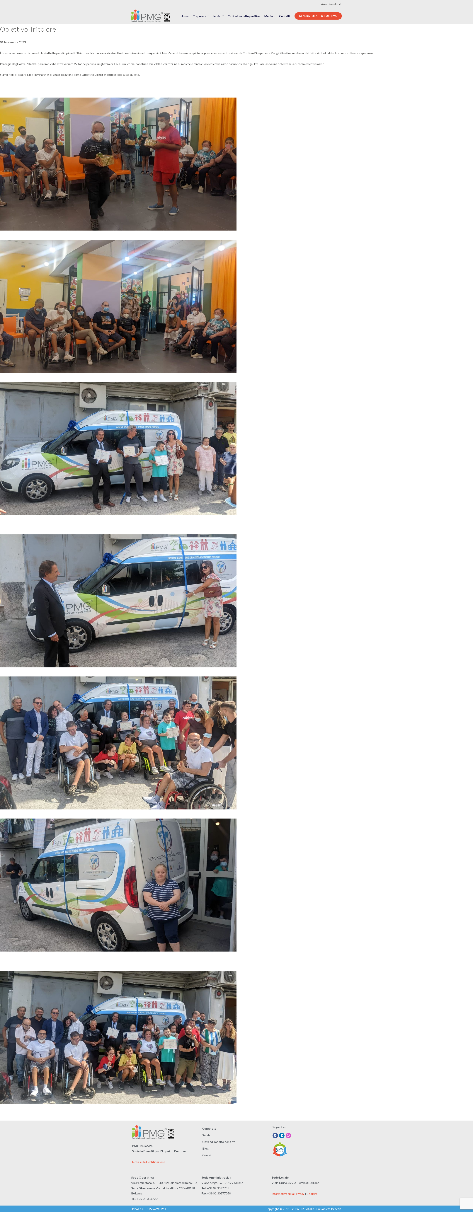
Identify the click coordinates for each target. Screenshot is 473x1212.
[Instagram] (288, 1135)
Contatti (284, 16)
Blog (205, 1148)
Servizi (206, 1135)
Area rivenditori (331, 4)
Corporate (209, 1128)
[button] (207, 16)
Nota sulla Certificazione (148, 1162)
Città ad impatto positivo (244, 16)
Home (184, 16)
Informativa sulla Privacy (288, 1193)
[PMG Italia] (151, 16)
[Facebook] (275, 1135)
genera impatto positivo (318, 15)
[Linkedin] (282, 1135)
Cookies (312, 1193)
